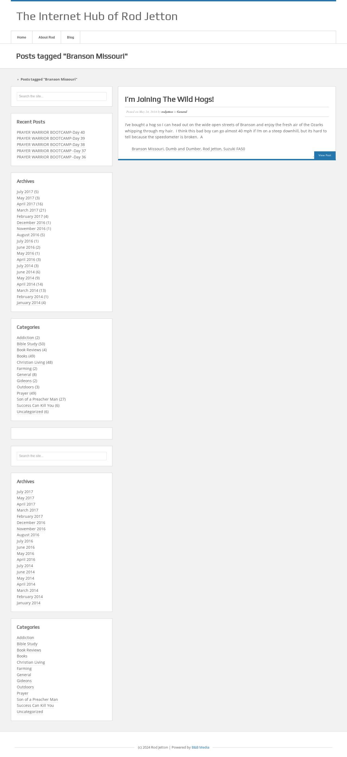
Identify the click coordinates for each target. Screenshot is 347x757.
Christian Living (31, 362)
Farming (24, 368)
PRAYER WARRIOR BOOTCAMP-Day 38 (51, 144)
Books (22, 356)
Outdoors (25, 386)
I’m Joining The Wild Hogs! (169, 99)
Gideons (24, 380)
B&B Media (200, 747)
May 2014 (25, 277)
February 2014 (30, 296)
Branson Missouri (148, 148)
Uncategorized (30, 411)
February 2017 (30, 216)
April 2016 (26, 259)
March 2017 (27, 210)
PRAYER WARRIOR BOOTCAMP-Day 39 (51, 138)
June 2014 (26, 271)
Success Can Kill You (35, 405)
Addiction (25, 337)
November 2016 (31, 228)
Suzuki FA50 (234, 148)
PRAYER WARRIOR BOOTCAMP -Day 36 (51, 156)
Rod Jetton (212, 148)
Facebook (303, 16)
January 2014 (28, 302)
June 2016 (26, 247)
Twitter (324, 16)
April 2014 (26, 284)
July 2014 (25, 265)
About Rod (46, 37)
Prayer (22, 393)
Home (21, 37)
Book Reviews (29, 349)
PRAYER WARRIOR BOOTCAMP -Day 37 (51, 150)
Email (296, 16)
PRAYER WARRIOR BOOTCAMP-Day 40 (51, 132)
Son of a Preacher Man (37, 399)
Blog (70, 37)
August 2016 (28, 234)
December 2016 (31, 222)
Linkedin (317, 16)
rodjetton (167, 112)
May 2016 (25, 253)
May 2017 (25, 197)
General (24, 374)
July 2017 (25, 191)
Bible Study (27, 343)
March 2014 (27, 290)
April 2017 (26, 203)
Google (310, 16)
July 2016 (25, 241)
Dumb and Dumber (183, 148)
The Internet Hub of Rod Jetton (97, 16)
